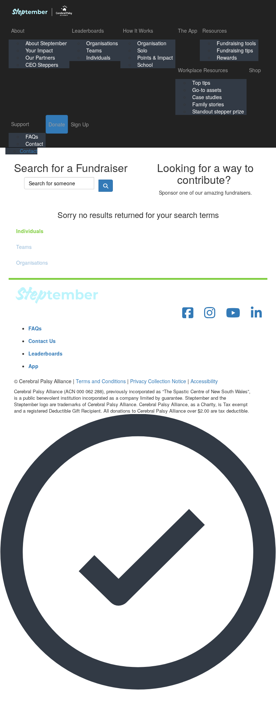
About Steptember (46, 43)
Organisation (151, 43)
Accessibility (204, 381)
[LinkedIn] (256, 313)
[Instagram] (209, 313)
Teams (94, 50)
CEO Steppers (42, 64)
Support (20, 123)
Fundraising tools (236, 43)
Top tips (201, 82)
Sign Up (80, 124)
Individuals (98, 57)
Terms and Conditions (101, 381)
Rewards (227, 57)
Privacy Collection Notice (158, 381)
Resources (214, 30)
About (17, 30)
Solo (142, 50)
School (145, 64)
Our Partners (40, 57)
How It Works (138, 30)
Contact (34, 143)
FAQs (32, 136)
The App (187, 30)
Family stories (208, 104)
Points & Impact (155, 57)
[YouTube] (233, 313)
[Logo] (42, 11)
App (33, 366)
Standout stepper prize (218, 111)
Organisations (102, 43)
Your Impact (39, 50)
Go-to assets (206, 89)
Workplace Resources (203, 70)
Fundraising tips (235, 50)
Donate (57, 124)
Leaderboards (88, 30)
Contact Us (42, 340)
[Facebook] (187, 313)
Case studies (207, 97)
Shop (255, 70)
